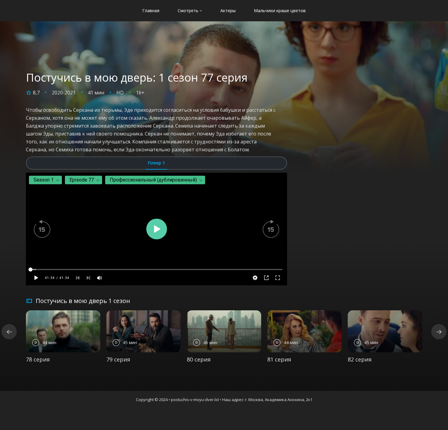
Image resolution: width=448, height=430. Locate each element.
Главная (150, 10)
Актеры (228, 10)
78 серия (38, 359)
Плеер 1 (156, 163)
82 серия (360, 359)
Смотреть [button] (188, 10)
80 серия (199, 359)
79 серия (118, 359)
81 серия (279, 359)
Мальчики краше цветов (280, 10)
